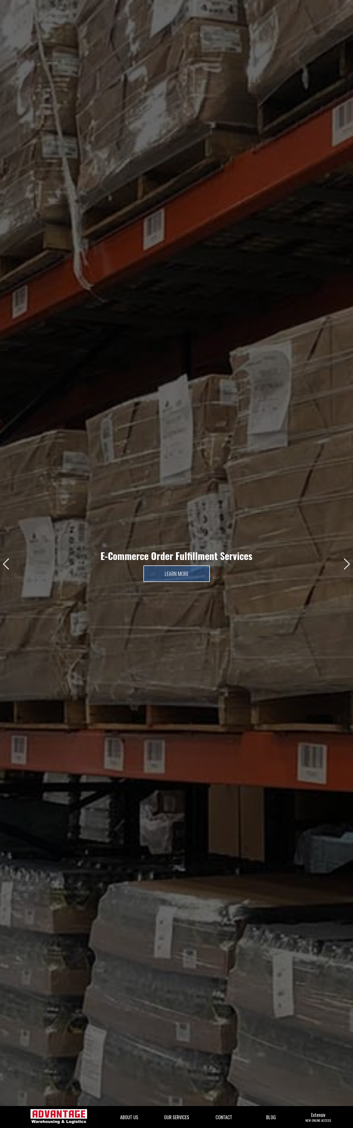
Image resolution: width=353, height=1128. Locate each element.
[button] (6, 564)
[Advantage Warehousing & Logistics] (59, 1116)
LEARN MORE (177, 574)
